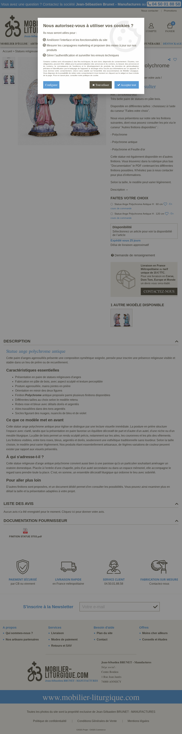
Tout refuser (102, 85)
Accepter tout (128, 85)
